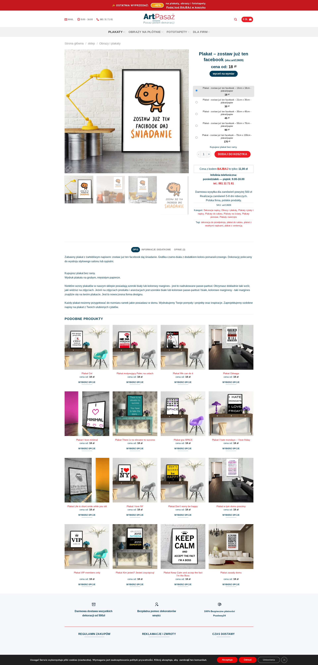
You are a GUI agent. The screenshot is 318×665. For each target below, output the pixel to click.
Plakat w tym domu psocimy (231, 506)
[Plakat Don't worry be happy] (183, 480)
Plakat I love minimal (87, 439)
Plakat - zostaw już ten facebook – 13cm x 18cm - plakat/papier (227, 89)
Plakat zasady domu (231, 572)
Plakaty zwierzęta (228, 217)
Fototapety (177, 32)
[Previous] (71, 111)
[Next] (182, 111)
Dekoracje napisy (212, 210)
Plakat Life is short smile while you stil (87, 506)
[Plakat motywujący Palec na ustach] (135, 347)
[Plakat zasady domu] (231, 546)
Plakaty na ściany (232, 213)
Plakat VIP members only (87, 572)
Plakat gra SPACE (183, 439)
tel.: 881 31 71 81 (223, 183)
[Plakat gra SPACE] (183, 413)
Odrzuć (248, 659)
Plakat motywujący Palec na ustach (135, 373)
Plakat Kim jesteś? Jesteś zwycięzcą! (135, 572)
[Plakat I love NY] (135, 480)
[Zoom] (69, 169)
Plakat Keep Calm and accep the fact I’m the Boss (183, 574)
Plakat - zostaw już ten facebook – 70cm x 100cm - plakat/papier (227, 136)
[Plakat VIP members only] (87, 546)
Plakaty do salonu (213, 213)
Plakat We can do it (183, 373)
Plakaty (115, 32)
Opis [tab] (135, 249)
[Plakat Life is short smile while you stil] (87, 480)
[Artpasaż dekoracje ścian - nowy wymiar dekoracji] (159, 19)
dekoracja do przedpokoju (213, 222)
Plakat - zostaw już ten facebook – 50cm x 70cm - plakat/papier (227, 124)
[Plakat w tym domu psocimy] (231, 480)
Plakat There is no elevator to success (135, 439)
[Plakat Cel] (87, 347)
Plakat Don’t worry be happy (183, 506)
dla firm (200, 32)
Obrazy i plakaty (110, 43)
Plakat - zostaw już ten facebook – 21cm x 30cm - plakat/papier (227, 101)
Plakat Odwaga (231, 373)
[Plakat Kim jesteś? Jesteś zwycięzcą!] (135, 546)
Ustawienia (269, 659)
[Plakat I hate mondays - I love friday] (231, 413)
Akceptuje (227, 659)
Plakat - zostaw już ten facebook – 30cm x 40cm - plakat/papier (227, 113)
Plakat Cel (87, 373)
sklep (91, 43)
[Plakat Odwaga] (231, 347)
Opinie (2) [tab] (179, 249)
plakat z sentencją (233, 225)
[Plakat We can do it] (183, 347)
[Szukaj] (235, 19)
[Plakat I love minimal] (87, 413)
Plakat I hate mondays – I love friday (231, 439)
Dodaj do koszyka (232, 154)
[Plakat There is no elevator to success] (135, 413)
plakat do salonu (235, 222)
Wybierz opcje (87, 382)
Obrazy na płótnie (145, 32)
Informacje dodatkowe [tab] (156, 249)
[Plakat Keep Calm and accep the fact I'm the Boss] (183, 546)
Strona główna (74, 43)
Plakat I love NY (135, 506)
